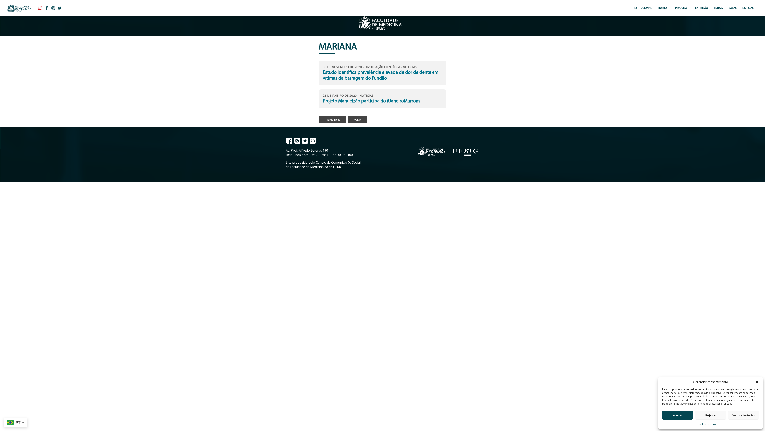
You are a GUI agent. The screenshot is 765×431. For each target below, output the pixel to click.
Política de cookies (708, 424)
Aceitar (678, 415)
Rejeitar (710, 415)
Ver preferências (743, 415)
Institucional (643, 8)
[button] (757, 382)
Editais (718, 8)
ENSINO (662, 8)
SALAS (733, 8)
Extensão (701, 8)
